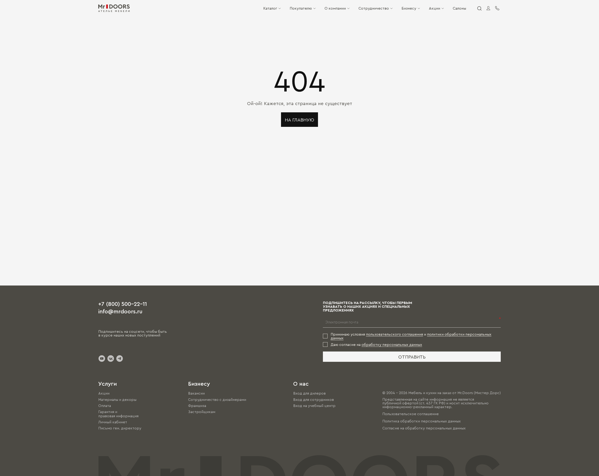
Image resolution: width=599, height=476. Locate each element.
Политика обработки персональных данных (421, 421)
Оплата (104, 405)
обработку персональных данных (392, 344)
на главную (299, 119)
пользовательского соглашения (394, 334)
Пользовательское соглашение (410, 414)
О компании (335, 8)
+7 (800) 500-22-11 (122, 303)
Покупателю (301, 8)
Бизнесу (409, 8)
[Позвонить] (497, 8)
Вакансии (196, 393)
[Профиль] (488, 8)
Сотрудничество (373, 8)
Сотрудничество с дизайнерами (217, 399)
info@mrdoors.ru (120, 311)
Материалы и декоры (117, 399)
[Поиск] (479, 8)
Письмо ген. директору (119, 428)
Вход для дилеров (309, 393)
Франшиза (197, 405)
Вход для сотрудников (313, 399)
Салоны (459, 8)
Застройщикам (201, 412)
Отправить (412, 356)
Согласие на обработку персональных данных (424, 428)
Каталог (270, 8)
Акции (434, 8)
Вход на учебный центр (314, 405)
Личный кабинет (112, 422)
